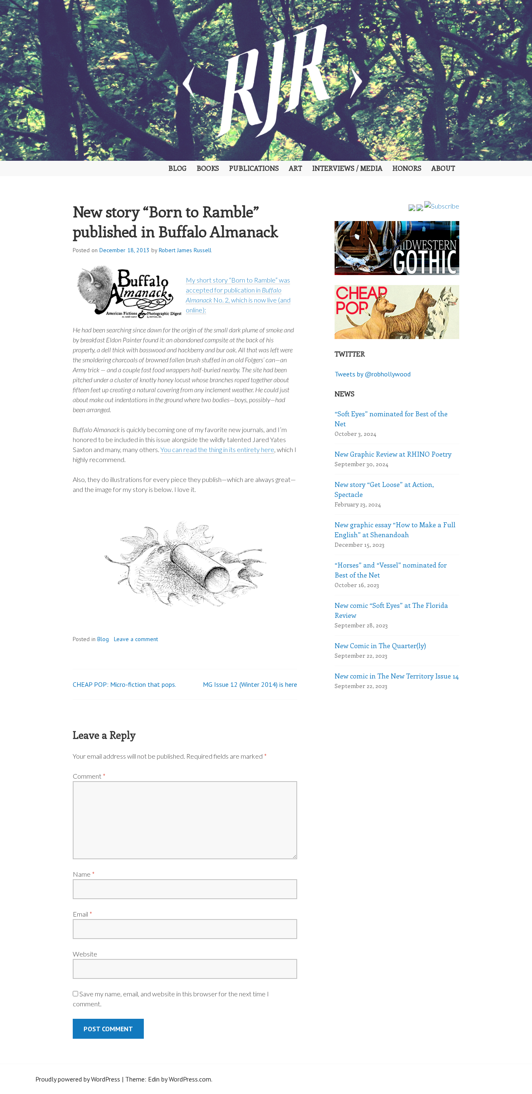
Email (82, 914)
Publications (254, 168)
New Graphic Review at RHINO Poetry (393, 454)
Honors (406, 168)
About (443, 168)
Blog (177, 168)
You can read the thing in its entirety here (217, 449)
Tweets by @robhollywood (373, 374)
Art (295, 168)
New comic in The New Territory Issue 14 (397, 675)
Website (85, 954)
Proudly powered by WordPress (77, 1079)
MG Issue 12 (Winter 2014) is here (250, 684)
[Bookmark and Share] (441, 206)
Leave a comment (136, 639)
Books (208, 168)
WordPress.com (190, 1079)
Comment (89, 776)
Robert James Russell (185, 250)
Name (84, 874)
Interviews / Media (347, 168)
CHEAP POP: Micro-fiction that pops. (124, 684)
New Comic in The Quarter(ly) (380, 645)
